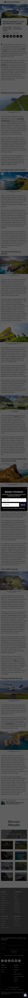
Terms (16, 508)
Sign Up (23, 505)
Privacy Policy (22, 508)
